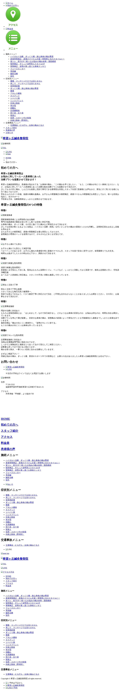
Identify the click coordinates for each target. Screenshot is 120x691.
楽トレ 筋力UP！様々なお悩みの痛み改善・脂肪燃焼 (33, 61)
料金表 (5, 442)
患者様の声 (10, 130)
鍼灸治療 (14, 74)
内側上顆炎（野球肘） (19, 120)
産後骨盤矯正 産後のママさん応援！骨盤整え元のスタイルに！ (37, 59)
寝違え (13, 115)
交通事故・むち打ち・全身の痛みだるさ (27, 125)
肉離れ (13, 108)
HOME (8, 158)
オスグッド (15, 96)
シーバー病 (15, 98)
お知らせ (9, 133)
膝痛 (12, 91)
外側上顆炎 (15, 103)
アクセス (7, 436)
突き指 (13, 106)
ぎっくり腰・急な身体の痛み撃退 (24, 88)
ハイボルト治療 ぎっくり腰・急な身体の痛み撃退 (31, 57)
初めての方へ (9, 424)
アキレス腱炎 (16, 93)
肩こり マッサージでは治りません (25, 84)
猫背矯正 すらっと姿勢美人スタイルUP (27, 64)
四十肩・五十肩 (16, 113)
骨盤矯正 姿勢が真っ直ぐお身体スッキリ (28, 66)
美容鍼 (13, 71)
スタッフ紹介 (11, 128)
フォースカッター (17, 69)
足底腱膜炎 (15, 111)
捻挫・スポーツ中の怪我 (20, 118)
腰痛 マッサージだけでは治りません (26, 81)
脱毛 (12, 76)
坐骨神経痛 (15, 86)
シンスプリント (16, 101)
